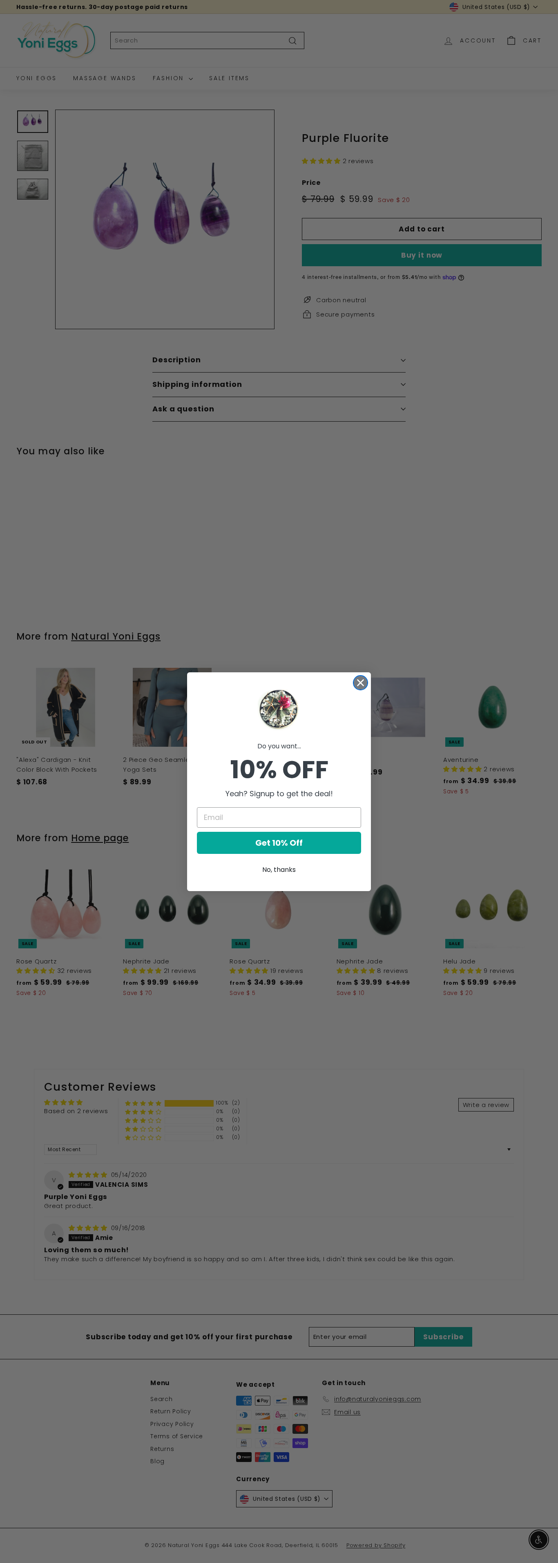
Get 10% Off (279, 843)
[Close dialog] (360, 683)
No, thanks (279, 869)
